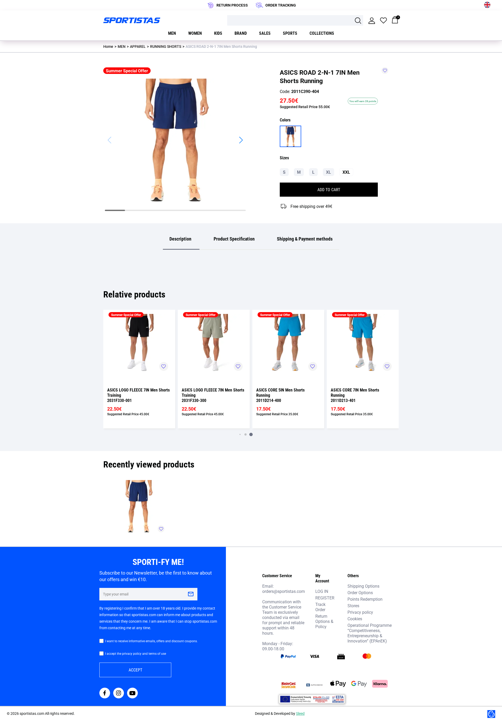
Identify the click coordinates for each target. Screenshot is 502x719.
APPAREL (138, 46)
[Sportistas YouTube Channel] (132, 693)
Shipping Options (363, 586)
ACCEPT (135, 670)
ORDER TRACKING (280, 5)
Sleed (300, 713)
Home (108, 46)
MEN (122, 46)
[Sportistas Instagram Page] (118, 693)
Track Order (320, 606)
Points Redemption (365, 599)
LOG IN (321, 591)
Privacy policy (360, 612)
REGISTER (324, 597)
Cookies (354, 618)
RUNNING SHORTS (165, 46)
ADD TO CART (328, 189)
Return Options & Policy (324, 621)
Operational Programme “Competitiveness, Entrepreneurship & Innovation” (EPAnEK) (369, 633)
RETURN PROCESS (232, 5)
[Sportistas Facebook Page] (104, 693)
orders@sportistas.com (283, 591)
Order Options (360, 592)
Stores (353, 605)
